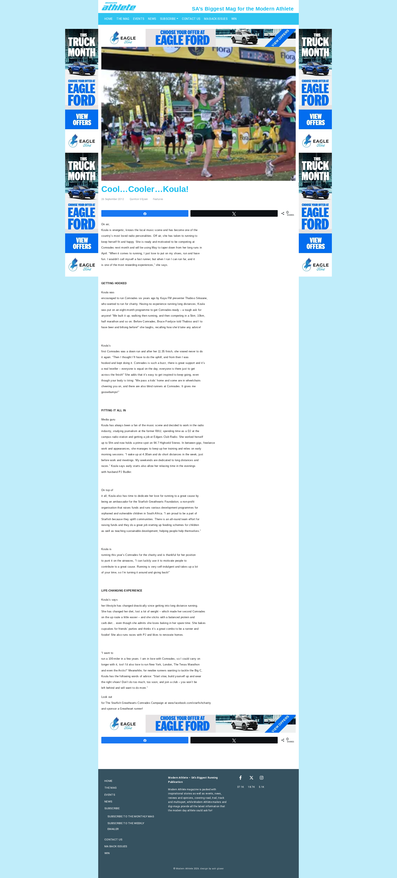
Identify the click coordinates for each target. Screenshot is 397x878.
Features (158, 199)
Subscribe (168, 18)
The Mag (122, 18)
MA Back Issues (215, 18)
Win (234, 18)
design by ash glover (212, 868)
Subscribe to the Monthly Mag (131, 816)
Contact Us (191, 18)
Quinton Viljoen (139, 199)
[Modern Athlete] (119, 6)
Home (108, 18)
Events (139, 18)
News (152, 18)
